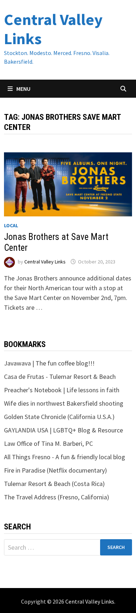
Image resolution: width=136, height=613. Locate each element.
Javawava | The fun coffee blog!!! (49, 363)
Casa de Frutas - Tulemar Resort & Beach (60, 376)
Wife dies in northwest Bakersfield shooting (63, 403)
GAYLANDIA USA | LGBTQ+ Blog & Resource (63, 430)
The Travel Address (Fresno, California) (56, 497)
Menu (22, 88)
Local (11, 225)
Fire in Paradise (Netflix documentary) (55, 470)
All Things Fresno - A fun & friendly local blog (64, 457)
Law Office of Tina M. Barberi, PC (48, 443)
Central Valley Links (53, 28)
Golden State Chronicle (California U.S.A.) (59, 417)
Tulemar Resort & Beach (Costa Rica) (54, 483)
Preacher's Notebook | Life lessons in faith (61, 390)
